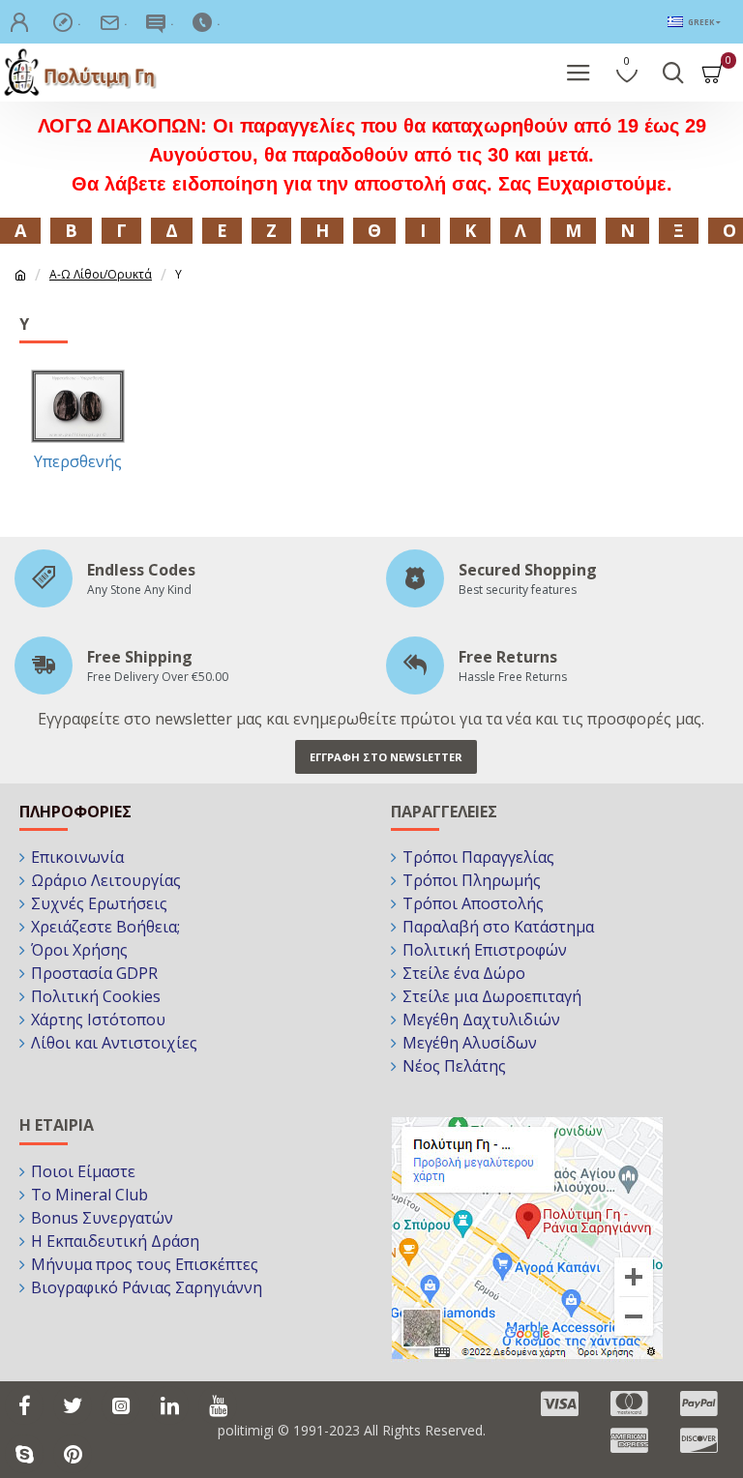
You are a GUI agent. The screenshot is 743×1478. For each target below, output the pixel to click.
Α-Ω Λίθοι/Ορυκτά (100, 274)
